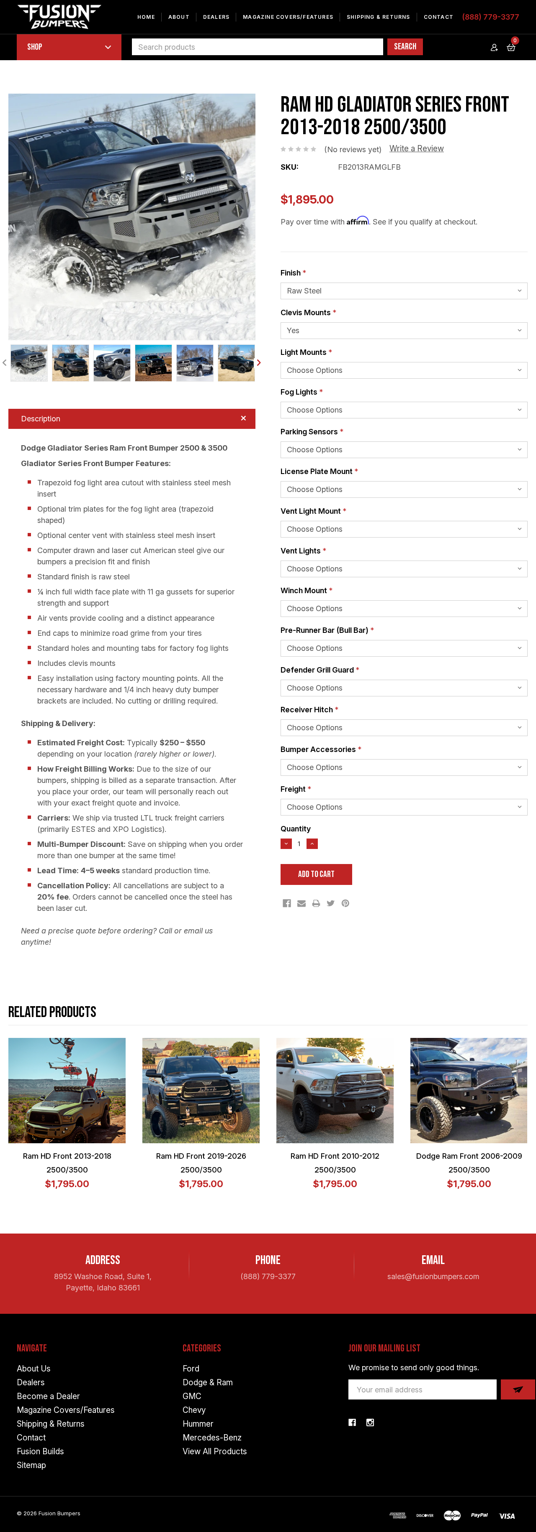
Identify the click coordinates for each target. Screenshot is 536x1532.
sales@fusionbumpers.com (433, 1276)
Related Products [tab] (52, 1013)
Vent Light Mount (313, 511)
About (179, 17)
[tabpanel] (29, 363)
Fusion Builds (40, 1451)
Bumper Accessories (321, 749)
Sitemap (31, 1465)
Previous (5, 363)
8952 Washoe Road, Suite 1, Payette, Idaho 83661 (103, 1282)
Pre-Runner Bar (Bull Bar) (327, 630)
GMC (192, 1396)
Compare (93, 1090)
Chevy (194, 1410)
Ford (191, 1369)
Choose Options (52, 1090)
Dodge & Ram (208, 1382)
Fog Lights (302, 391)
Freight (296, 789)
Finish (293, 272)
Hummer (198, 1424)
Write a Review (416, 148)
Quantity (296, 828)
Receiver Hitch (309, 709)
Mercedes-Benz (212, 1438)
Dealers (216, 17)
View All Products (215, 1451)
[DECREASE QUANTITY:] (286, 844)
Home (146, 17)
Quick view (72, 1090)
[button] (131, 217)
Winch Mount (306, 590)
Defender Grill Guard (320, 669)
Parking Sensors (312, 431)
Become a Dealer (48, 1396)
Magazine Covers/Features (288, 17)
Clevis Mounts (308, 312)
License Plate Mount (319, 471)
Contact (439, 17)
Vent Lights (303, 550)
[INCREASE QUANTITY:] (312, 844)
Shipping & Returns (378, 17)
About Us (34, 1369)
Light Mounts (306, 352)
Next (259, 363)
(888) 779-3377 (490, 17)
